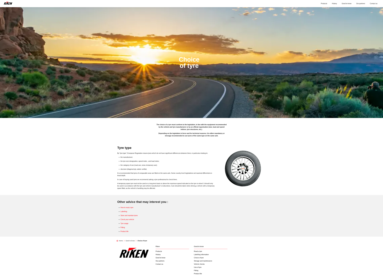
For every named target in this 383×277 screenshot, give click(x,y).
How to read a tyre (126, 207)
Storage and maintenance (203, 261)
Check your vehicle (127, 219)
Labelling (123, 211)
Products (324, 3)
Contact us (373, 3)
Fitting (122, 227)
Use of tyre (197, 267)
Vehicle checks (199, 264)
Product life (124, 231)
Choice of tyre (199, 258)
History (334, 3)
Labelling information (201, 254)
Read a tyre (198, 251)
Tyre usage (124, 223)
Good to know (346, 3)
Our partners (360, 3)
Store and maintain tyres (129, 215)
